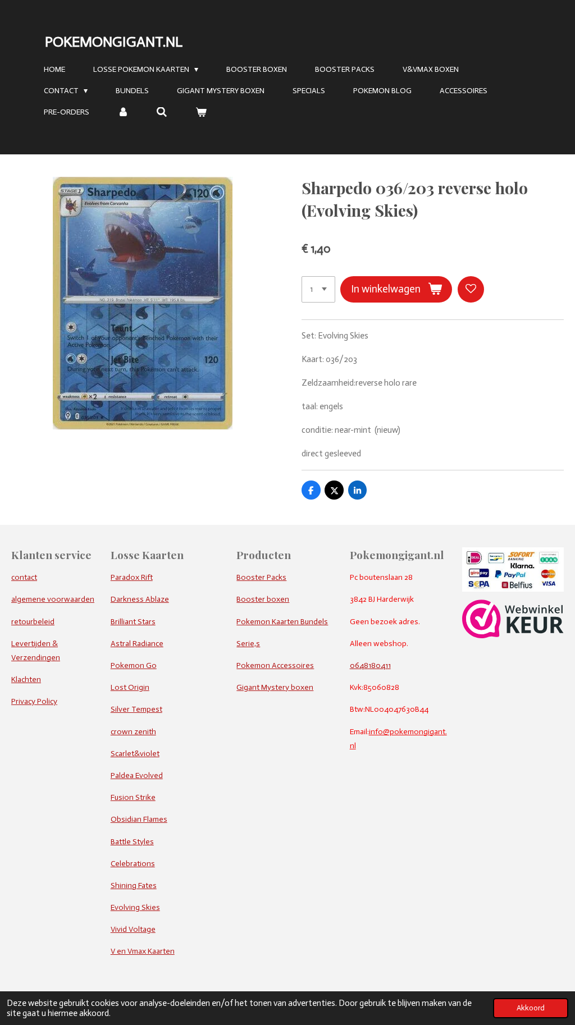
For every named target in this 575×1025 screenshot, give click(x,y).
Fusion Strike (133, 797)
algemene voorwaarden (52, 599)
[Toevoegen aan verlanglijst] (471, 289)
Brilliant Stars (133, 621)
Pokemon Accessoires (275, 665)
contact (24, 577)
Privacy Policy (34, 701)
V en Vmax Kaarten (143, 951)
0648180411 (370, 665)
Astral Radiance (137, 643)
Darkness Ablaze (140, 599)
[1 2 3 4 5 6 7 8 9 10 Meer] (318, 289)
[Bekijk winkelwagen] (201, 112)
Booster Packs (261, 577)
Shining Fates (134, 885)
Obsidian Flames (139, 819)
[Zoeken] (162, 112)
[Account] (123, 112)
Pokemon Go (134, 665)
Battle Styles (132, 841)
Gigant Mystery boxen (274, 687)
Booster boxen (262, 599)
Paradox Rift (132, 577)
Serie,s (248, 643)
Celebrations (133, 863)
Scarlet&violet (135, 753)
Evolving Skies (135, 907)
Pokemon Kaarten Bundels (282, 621)
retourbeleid (32, 621)
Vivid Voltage (133, 929)
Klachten (26, 679)
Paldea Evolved (137, 775)
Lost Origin (130, 687)
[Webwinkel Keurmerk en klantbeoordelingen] (513, 635)
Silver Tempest (136, 709)
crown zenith (133, 731)
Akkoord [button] (531, 1008)
